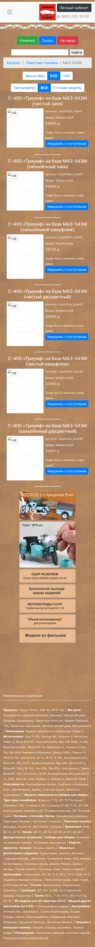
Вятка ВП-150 (25, 741)
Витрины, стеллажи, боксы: (34, 816)
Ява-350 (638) (68, 741)
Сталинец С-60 (35, 805)
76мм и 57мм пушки (57, 879)
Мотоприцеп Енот (75, 757)
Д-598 (53, 890)
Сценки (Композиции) (54, 911)
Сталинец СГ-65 (57, 805)
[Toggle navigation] (10, 12)
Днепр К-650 (61, 752)
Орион (85, 768)
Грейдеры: (28, 890)
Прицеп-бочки (28, 710)
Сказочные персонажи (25, 726)
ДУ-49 (77, 832)
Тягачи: (36, 885)
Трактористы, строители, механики (25, 715)
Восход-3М (49, 736)
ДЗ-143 (43, 890)
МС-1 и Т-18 (78, 895)
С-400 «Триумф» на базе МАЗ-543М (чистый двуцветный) (47, 294)
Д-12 (16, 832)
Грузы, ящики (48, 853)
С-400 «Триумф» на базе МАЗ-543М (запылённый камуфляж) (47, 226)
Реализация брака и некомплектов (25, 938)
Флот (6, 789)
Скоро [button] (47, 40)
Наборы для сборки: (60, 837)
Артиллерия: (12, 874)
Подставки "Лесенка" (17, 821)
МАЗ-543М (40, 826)
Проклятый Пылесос (32, 922)
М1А (31, 779)
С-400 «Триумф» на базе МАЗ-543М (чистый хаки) (47, 100)
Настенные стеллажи (47, 821)
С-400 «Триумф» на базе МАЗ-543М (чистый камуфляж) (47, 361)
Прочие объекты (26, 869)
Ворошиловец (52, 885)
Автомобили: (81, 906)
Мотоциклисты (81, 726)
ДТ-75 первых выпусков (55, 810)
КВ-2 (48, 895)
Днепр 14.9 (28, 757)
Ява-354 (41, 768)
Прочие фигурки (74, 715)
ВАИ (11, 779)
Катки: (27, 832)
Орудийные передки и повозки (22, 879)
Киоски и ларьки (72, 869)
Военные (56, 715)
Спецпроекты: (14, 784)
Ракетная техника (42, 63)
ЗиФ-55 (45, 710)
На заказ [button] (67, 40)
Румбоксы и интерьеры (73, 784)
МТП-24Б (58, 710)
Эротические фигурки (56, 726)
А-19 (87, 874)
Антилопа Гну (12, 911)
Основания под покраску (50, 842)
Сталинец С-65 (13, 805)
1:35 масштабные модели (51, 906)
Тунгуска (56, 826)
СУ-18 (7, 901)
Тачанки (38, 848)
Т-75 (73, 805)
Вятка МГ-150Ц (13, 768)
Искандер (9, 826)
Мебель (66, 863)
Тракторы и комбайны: (20, 800)
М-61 (49, 757)
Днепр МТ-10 (36, 747)
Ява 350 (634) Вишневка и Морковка (27, 752)
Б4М (79, 874)
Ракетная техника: (78, 821)
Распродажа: (25, 932)
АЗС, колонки (81, 858)
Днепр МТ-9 (77, 763)
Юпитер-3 (42, 779)
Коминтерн (10, 890)
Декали (54, 863)
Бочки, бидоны (12, 863)
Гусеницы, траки (49, 869)
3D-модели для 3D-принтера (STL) (39, 901)
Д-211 (67, 832)
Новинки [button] (27, 40)
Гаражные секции (35, 863)
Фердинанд (58, 916)
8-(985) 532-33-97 (73, 16)
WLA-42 (21, 779)
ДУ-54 (47, 832)
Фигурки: (74, 710)
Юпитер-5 (57, 779)
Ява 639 (54, 768)
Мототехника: (13, 736)
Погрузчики (23, 895)
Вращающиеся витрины (72, 816)
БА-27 (7, 832)
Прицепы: (10, 710)
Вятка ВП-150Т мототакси (20, 773)
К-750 (58, 757)
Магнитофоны (21, 789)
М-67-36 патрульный (52, 773)
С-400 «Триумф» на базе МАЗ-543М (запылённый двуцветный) (47, 428)
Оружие (64, 853)
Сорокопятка (31, 874)
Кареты (50, 848)
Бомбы (36, 789)
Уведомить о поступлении (66, 143)
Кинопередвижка (37, 916)
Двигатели (38, 858)
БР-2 (63, 874)
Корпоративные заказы (41, 784)
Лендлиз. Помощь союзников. (52, 927)
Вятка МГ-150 (12, 763)
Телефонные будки (59, 858)
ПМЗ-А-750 (11, 757)
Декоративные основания (22, 837)
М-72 (40, 757)
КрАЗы (19, 916)
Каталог (14, 63)
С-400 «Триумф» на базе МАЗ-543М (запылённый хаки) (47, 163)
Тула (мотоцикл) (46, 741)
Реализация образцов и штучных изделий (63, 932)
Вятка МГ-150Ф (76, 779)
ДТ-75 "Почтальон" (71, 800)
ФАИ (86, 826)
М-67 (26, 763)
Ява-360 (61, 763)
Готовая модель (67, 88)
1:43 (66, 76)
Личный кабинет (74, 8)
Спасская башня (53, 789)
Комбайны (30, 810)
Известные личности (49, 720)
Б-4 (55, 874)
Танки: (39, 895)
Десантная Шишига (59, 922)
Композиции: (15, 731)
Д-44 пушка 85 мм (15, 885)
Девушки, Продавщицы (18, 720)
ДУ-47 (38, 832)
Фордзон (43, 800)
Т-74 (54, 800)
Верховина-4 (55, 747)
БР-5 (71, 874)
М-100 (29, 768)
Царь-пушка (80, 879)
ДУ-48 (57, 832)
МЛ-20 (46, 874)
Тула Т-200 (32, 736)
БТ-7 (65, 895)
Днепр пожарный (43, 763)
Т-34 (57, 895)
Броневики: (73, 826)
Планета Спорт (76, 747)
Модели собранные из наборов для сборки (53, 731)
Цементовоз (30, 911)
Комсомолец (71, 885)
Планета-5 (78, 752)
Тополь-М (24, 826)
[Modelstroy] (47, 11)
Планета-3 (65, 736)
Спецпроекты (70, 768)
